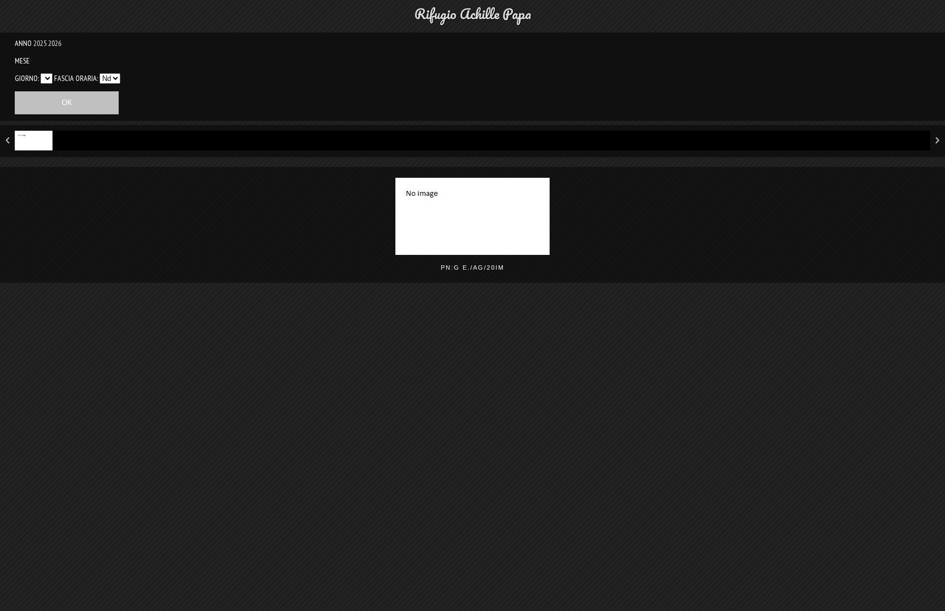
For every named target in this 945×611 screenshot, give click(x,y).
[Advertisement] (472, 375)
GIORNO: (27, 78)
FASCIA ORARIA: (76, 78)
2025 (39, 43)
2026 (54, 43)
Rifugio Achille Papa (473, 13)
